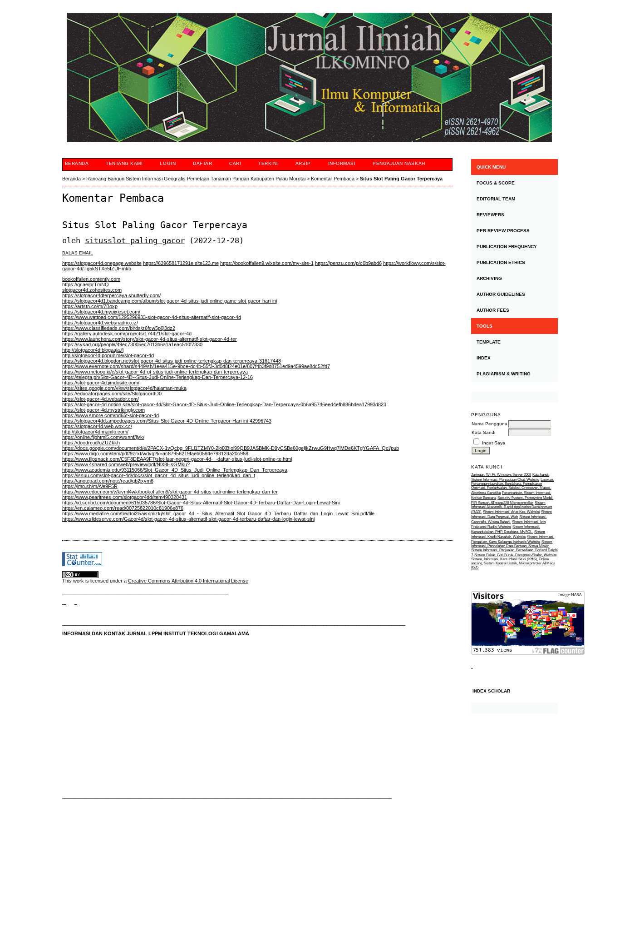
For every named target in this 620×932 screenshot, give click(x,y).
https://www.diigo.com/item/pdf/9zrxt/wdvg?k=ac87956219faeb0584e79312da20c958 (155, 453)
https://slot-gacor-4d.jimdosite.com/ (100, 382)
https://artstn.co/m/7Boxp (90, 306)
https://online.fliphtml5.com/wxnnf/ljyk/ (103, 437)
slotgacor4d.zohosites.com (92, 290)
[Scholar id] (64, 602)
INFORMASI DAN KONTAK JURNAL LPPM (112, 633)
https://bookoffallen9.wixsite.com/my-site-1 (267, 263)
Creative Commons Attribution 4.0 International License (188, 580)
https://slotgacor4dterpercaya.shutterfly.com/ (111, 295)
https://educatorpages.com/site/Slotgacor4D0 (112, 393)
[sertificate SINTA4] (514, 397)
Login (168, 163)
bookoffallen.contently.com (91, 279)
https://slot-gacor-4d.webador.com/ (100, 399)
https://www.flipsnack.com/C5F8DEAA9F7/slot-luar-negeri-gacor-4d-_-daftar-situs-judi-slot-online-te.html (177, 459)
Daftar (202, 163)
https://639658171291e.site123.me (181, 263)
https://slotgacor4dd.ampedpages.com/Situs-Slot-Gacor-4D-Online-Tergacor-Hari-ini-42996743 (166, 421)
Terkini (268, 163)
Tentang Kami (124, 163)
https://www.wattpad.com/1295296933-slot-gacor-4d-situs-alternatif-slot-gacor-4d (151, 317)
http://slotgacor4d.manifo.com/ (95, 431)
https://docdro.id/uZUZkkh (91, 442)
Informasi (342, 163)
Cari (235, 163)
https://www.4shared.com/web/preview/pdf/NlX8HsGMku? (126, 464)
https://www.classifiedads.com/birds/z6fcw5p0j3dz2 (118, 328)
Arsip (303, 163)
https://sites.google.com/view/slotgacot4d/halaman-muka (124, 388)
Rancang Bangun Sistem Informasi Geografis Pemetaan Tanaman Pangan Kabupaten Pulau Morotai (195, 178)
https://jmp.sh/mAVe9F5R (90, 486)
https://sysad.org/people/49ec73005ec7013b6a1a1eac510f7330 (132, 344)
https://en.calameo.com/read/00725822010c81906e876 (122, 508)
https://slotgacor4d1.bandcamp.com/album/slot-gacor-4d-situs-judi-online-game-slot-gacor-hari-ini (169, 301)
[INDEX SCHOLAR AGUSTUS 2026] (514, 708)
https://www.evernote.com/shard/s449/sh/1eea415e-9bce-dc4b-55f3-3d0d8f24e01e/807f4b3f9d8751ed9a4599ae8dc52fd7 (196, 366)
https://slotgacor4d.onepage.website (102, 263)
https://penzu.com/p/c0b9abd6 (348, 263)
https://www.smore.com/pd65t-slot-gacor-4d (110, 415)
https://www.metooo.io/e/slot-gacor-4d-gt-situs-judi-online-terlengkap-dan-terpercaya (155, 371)
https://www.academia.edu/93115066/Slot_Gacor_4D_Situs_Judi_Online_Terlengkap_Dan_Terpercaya (174, 470)
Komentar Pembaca (332, 178)
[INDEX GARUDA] (75, 602)
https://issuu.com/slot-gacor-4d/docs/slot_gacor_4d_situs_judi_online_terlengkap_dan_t (158, 475)
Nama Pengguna (489, 423)
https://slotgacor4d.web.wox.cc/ (97, 426)
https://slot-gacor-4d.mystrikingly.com (103, 410)
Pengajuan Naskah (399, 163)
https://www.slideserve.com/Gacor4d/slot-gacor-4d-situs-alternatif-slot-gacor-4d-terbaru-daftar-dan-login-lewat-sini (188, 519)
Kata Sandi (483, 432)
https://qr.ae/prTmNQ (85, 284)
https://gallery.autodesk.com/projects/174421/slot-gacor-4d (127, 333)
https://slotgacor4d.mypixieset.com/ (101, 311)
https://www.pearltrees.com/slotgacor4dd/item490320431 (124, 497)
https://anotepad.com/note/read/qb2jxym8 (107, 480)
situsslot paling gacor (135, 240)
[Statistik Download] (471, 666)
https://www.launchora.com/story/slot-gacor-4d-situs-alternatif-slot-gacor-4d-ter (149, 339)
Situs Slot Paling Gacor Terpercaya (401, 178)
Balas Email (77, 252)
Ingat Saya (493, 442)
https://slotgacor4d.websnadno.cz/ (100, 322)
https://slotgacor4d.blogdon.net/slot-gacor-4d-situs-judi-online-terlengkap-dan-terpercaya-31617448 (171, 361)
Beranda (77, 163)
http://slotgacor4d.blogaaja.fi (92, 350)
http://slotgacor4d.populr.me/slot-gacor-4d (108, 355)
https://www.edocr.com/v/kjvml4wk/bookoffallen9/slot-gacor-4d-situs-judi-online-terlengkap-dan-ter (170, 491)
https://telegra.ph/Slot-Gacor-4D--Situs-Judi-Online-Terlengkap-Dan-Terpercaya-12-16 (157, 377)
